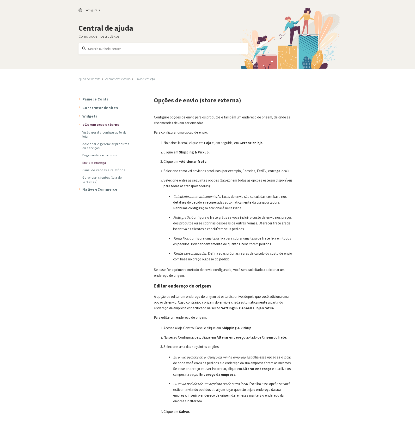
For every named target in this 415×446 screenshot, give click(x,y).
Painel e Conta (95, 99)
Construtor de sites (100, 107)
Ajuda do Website (89, 79)
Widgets (89, 116)
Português (91, 10)
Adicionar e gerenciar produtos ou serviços (105, 146)
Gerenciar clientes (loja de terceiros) (102, 179)
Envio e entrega (145, 79)
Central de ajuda (106, 28)
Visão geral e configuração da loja (104, 134)
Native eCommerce (99, 189)
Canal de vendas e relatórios (103, 170)
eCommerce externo (117, 79)
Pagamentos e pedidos (99, 155)
